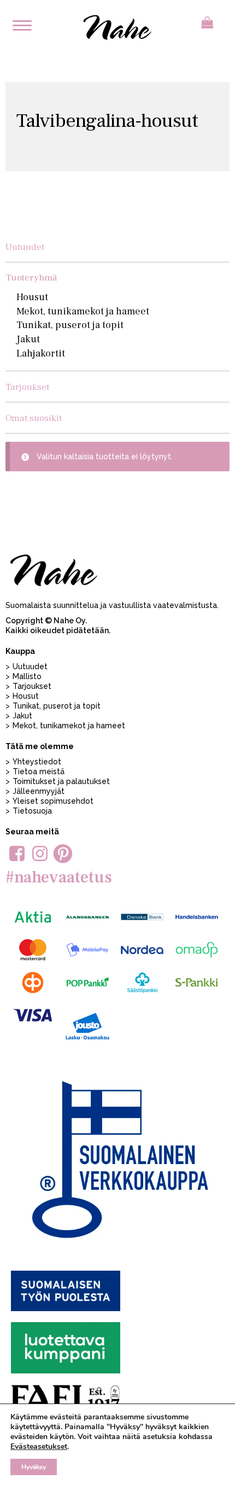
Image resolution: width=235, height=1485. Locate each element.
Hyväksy (33, 1467)
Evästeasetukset (38, 1447)
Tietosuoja (32, 810)
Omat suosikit (33, 418)
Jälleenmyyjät (38, 791)
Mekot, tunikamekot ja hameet (82, 311)
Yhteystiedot (37, 761)
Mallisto (27, 676)
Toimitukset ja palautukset (61, 781)
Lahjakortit (40, 353)
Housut (32, 297)
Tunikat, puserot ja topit (70, 325)
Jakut (28, 339)
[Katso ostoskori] (207, 22)
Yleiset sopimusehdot (53, 801)
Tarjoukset (27, 387)
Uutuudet (24, 247)
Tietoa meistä (38, 771)
